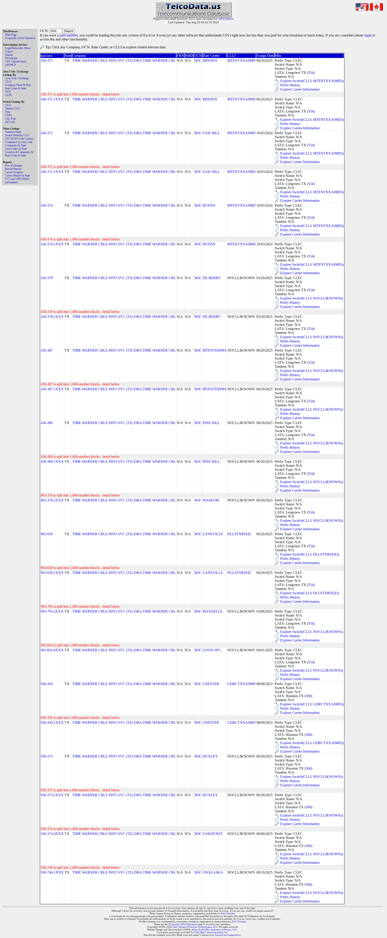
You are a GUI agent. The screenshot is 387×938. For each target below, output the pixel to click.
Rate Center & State (15, 88)
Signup (9, 54)
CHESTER (211, 684)
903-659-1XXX (52, 573)
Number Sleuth (13, 132)
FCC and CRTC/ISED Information (17, 180)
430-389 (47, 423)
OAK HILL (211, 133)
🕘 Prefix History (287, 85)
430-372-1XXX (52, 172)
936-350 (47, 684)
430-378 (47, 278)
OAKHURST (213, 834)
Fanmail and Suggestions (228, 935)
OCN (8, 91)
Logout (9, 51)
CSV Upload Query (15, 61)
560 (308, 696)
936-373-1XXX (52, 795)
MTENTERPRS (214, 350)
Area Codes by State (16, 148)
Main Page (11, 34)
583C (198, 60)
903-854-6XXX (52, 650)
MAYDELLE (213, 611)
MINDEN (210, 60)
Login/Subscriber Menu (17, 48)
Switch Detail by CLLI (17, 135)
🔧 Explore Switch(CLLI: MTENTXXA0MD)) (309, 81)
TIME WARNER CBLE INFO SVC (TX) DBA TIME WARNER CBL (124, 60)
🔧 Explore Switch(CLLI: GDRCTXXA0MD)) (309, 704)
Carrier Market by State (17, 175)
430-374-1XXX (52, 244)
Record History (13, 168)
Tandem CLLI (12, 108)
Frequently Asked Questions (20, 38)
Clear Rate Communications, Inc (211, 932)
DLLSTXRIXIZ (239, 534)
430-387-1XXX (52, 389)
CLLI (8, 81)
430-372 (47, 133)
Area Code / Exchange (17, 78)
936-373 (47, 756)
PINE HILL (211, 423)
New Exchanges (13, 165)
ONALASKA (213, 872)
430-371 (47, 60)
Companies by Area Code (18, 142)
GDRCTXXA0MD (241, 684)
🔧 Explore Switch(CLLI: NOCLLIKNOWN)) (309, 298)
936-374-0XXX (52, 834)
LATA (8, 95)
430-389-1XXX (52, 461)
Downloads (11, 58)
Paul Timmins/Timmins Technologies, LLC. (195, 926)
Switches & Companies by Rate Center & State (19, 154)
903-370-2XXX (52, 500)
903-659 (47, 534)
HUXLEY (210, 756)
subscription (225, 18)
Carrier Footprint (14, 172)
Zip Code (10, 121)
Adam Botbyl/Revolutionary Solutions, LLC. (214, 929)
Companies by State (15, 145)
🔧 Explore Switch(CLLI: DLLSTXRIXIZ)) (307, 554)
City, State (10, 118)
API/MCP (10, 64)
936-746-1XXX (52, 872)
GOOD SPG (212, 650)
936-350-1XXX (52, 722)
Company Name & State (18, 85)
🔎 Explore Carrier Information (297, 89)
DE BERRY (212, 278)
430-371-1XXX (52, 99)
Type (7, 111)
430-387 (47, 350)
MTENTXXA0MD (241, 60)
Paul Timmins (228, 913)
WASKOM (211, 500)
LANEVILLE (213, 534)
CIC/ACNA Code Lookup (19, 138)
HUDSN (209, 205)
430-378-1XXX (52, 316)
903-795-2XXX (52, 611)
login (368, 35)
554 (311, 72)
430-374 (47, 205)
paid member (69, 35)
